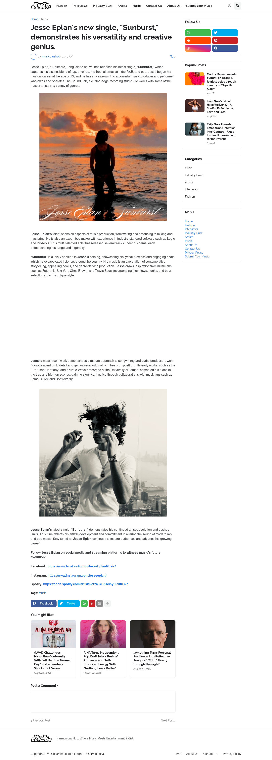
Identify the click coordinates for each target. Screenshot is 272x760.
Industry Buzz (194, 175)
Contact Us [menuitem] (154, 6)
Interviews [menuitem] (80, 6)
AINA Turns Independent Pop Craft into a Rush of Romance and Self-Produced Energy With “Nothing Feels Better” (101, 660)
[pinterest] (225, 40)
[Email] (99, 603)
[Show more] (107, 603)
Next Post (167, 720)
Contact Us (192, 248)
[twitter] (225, 32)
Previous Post (41, 720)
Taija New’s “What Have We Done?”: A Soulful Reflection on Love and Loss (220, 107)
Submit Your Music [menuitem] (199, 6)
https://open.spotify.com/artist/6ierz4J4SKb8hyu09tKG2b (85, 584)
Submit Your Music (197, 256)
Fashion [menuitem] (61, 6)
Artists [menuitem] (122, 6)
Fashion (190, 196)
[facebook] (225, 48)
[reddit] (198, 40)
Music (45, 19)
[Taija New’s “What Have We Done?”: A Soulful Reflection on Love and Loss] (194, 105)
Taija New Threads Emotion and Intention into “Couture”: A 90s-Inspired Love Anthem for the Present (221, 132)
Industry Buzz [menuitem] (102, 6)
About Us (191, 244)
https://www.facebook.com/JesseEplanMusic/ (82, 566)
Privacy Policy (194, 252)
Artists (189, 182)
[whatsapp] (198, 32)
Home (34, 19)
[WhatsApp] (84, 603)
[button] (229, 6)
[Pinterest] (92, 603)
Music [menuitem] (136, 6)
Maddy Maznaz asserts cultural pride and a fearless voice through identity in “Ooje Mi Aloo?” (222, 81)
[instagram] (198, 48)
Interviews (191, 189)
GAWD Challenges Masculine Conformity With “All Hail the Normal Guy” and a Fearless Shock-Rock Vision (52, 660)
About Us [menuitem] (173, 6)
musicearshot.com (59, 753)
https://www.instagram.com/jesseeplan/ (77, 575)
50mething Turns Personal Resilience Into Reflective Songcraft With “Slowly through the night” (152, 658)
